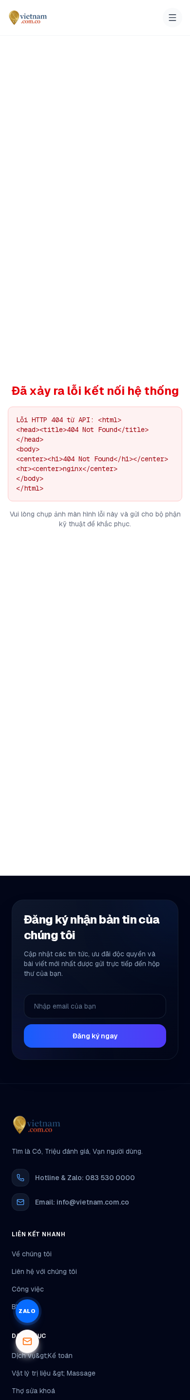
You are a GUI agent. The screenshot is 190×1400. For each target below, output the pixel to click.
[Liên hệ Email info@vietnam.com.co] (27, 1341)
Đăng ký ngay (95, 1036)
